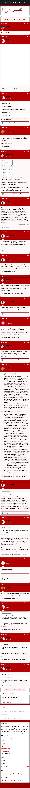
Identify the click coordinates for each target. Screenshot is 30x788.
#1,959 (27, 634)
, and (11, 337)
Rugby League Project (6, 746)
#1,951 (27, 318)
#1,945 (27, 151)
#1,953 (27, 364)
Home (6, 714)
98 (14, 19)
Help (2, 714)
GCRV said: (5, 674)
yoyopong (27, 766)
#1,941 (27, 23)
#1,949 (27, 276)
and (10, 271)
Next (23, 19)
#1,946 (27, 198)
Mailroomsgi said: (6, 613)
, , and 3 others (13, 193)
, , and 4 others (14, 88)
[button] (2, 2)
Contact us (4, 711)
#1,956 (27, 558)
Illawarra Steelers (5, 751)
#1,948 (27, 255)
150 (19, 19)
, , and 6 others (14, 476)
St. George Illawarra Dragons (7, 738)
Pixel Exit (7, 786)
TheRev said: (5, 491)
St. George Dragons (5, 748)
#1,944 (27, 127)
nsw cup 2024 (4, 12)
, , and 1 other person (14, 359)
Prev (7, 19)
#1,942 (27, 36)
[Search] (27, 3)
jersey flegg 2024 (18, 11)
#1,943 (27, 93)
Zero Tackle (3, 740)
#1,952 (27, 342)
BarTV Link (4, 140)
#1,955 (27, 517)
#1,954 (27, 481)
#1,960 (27, 664)
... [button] (12, 19)
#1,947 (27, 231)
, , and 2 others (14, 122)
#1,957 (27, 584)
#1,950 (27, 298)
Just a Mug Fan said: (7, 569)
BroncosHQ (3, 743)
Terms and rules (13, 711)
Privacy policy (22, 711)
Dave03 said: (5, 103)
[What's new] (24, 3)
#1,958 (27, 602)
